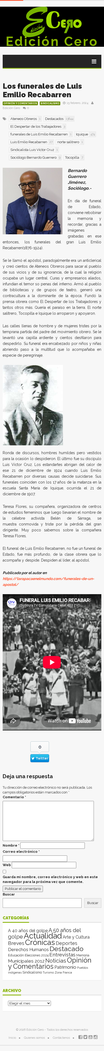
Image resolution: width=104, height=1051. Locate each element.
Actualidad (43, 935)
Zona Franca (63, 972)
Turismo (48, 972)
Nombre (11, 845)
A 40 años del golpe (28, 930)
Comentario (14, 797)
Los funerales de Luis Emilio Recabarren (42, 90)
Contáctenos (61, 1038)
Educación (16, 955)
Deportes (66, 943)
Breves (16, 943)
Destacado (66, 949)
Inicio (12, 1038)
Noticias (55, 960)
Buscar (9, 894)
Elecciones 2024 (37, 955)
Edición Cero (52, 41)
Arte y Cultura (76, 937)
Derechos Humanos (28, 949)
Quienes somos (34, 1038)
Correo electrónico (21, 852)
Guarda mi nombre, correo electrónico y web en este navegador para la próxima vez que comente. (50, 879)
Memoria (82, 955)
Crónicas (40, 942)
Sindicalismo (50, 103)
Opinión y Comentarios (20, 103)
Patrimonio (65, 967)
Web (7, 865)
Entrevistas (62, 955)
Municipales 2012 (26, 961)
